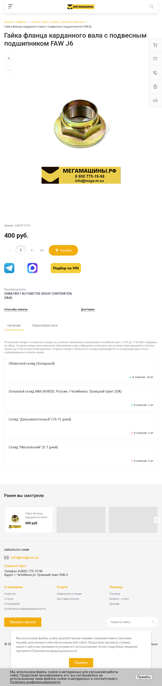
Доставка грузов (68, 598)
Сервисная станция (69, 593)
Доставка (87, 309)
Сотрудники (12, 603)
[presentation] (4, 520)
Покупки (114, 593)
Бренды (114, 603)
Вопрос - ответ (119, 598)
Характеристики (44, 325)
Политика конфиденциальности (25, 608)
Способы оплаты (16, 309)
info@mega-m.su (24, 558)
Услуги (62, 587)
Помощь (116, 587)
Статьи (8, 598)
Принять (143, 677)
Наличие (14, 325)
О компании (13, 587)
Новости (10, 593)
